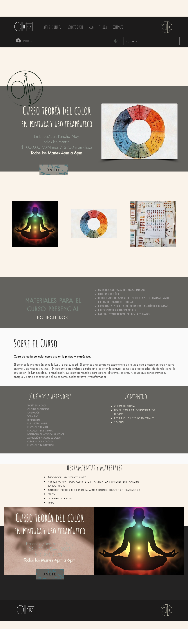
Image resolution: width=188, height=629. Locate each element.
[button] (116, 41)
